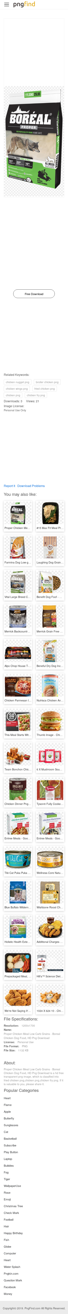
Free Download (34, 294)
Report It (9, 486)
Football (8, 1219)
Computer (10, 1253)
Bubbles (9, 1165)
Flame (8, 1105)
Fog (6, 1172)
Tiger (7, 1179)
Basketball (10, 1138)
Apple (7, 1111)
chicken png (13, 395)
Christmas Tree (13, 1206)
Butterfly (9, 1118)
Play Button (11, 1152)
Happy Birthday (13, 1233)
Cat (6, 1132)
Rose (7, 1192)
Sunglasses (11, 1125)
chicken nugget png (17, 382)
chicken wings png (17, 388)
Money (8, 1294)
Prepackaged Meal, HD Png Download (27, 976)
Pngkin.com (11, 1273)
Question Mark (13, 1280)
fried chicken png (44, 388)
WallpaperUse (12, 1186)
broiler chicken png (47, 382)
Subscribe (10, 1145)
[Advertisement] (34, 52)
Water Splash (12, 1267)
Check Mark (11, 1213)
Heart (7, 1098)
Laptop (8, 1159)
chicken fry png (36, 395)
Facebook (10, 1287)
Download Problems (31, 486)
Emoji (7, 1199)
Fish (6, 1240)
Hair (6, 1226)
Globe (7, 1246)
